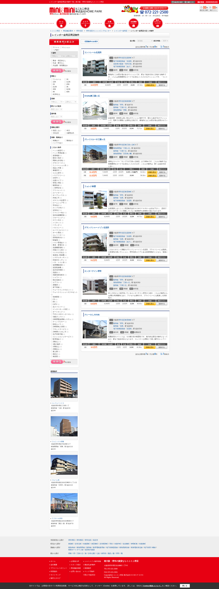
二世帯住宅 (58, 188)
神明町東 (134, 544)
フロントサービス (60, 329)
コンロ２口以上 (60, 252)
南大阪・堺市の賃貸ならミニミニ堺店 (121, 561)
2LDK (55, 87)
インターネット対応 (61, 309)
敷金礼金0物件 (90, 565)
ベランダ (57, 225)
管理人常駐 (58, 183)
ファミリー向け (60, 213)
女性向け (57, 210)
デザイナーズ (59, 163)
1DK (54, 82)
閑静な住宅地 (59, 160)
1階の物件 (57, 344)
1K (67, 79)
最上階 (56, 351)
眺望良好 (57, 185)
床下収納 (57, 287)
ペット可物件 (89, 571)
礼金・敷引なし (58, 63)
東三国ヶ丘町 (130, 145)
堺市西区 (80, 540)
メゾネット (58, 223)
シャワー (57, 277)
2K (54, 84)
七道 (98, 553)
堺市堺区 (71, 540)
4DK (68, 92)
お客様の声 (75, 561)
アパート (56, 47)
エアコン (57, 282)
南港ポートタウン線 (75, 550)
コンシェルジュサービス (63, 337)
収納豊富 (57, 297)
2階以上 (57, 342)
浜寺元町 (78, 544)
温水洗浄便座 (59, 270)
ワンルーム (57, 79)
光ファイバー (59, 307)
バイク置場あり (60, 243)
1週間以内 (70, 133)
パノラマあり (58, 143)
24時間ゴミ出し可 (60, 332)
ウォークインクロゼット (63, 290)
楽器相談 (57, 155)
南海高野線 (117, 110)
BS (55, 302)
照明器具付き (59, 237)
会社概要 (54, 565)
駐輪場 (56, 240)
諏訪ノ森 (111, 553)
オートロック (59, 312)
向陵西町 (86, 544)
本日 (68, 130)
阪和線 (115, 105)
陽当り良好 (58, 158)
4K (54, 92)
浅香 (121, 198)
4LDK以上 (56, 94)
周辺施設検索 (76, 568)
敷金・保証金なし (59, 60)
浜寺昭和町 (104, 544)
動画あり (70, 140)
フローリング (59, 218)
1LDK (68, 82)
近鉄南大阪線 (118, 64)
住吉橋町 (126, 544)
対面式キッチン (60, 260)
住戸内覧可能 (59, 334)
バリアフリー (59, 175)
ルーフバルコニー (60, 230)
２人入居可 (58, 173)
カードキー (58, 193)
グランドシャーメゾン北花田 (96, 228)
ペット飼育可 (59, 150)
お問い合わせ (76, 571)
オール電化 (58, 232)
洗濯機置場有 (59, 247)
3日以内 (56, 133)
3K (67, 87)
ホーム (53, 561)
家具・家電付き (60, 245)
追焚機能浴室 (59, 265)
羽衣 (111, 544)
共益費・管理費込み (60, 65)
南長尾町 (128, 101)
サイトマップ (55, 575)
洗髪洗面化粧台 (60, 275)
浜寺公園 (91, 553)
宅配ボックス (59, 317)
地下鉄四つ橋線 (150, 547)
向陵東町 (142, 544)
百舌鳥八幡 (127, 154)
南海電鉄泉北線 (136, 547)
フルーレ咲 (55, 480)
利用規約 (54, 571)
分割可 (56, 178)
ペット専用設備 (60, 153)
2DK (68, 84)
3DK (54, 89)
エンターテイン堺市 (93, 271)
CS (55, 299)
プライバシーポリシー (59, 568)
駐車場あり (58, 339)
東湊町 (70, 544)
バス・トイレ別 (60, 262)
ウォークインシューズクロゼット (64, 293)
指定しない (57, 130)
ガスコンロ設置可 (60, 200)
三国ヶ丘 (126, 148)
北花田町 (128, 58)
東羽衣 (103, 553)
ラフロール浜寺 (57, 518)
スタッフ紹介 (76, 565)
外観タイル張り (60, 250)
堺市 (121, 105)
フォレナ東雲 (90, 186)
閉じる (184, 586)
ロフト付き (58, 220)
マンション (66, 47)
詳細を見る (150, 85)
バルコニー (58, 228)
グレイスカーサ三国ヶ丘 (94, 139)
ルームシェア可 (60, 203)
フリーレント (59, 190)
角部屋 (56, 356)
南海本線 (71, 547)
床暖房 (56, 285)
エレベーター (59, 235)
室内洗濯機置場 (60, 215)
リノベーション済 (60, 165)
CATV (56, 304)
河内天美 (128, 64)
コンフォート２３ (58, 403)
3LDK (68, 89)
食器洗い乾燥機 (60, 255)
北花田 (129, 61)
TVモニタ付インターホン (63, 314)
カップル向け (59, 208)
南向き (56, 354)
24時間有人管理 (60, 327)
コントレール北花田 (93, 52)
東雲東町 (128, 192)
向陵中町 (117, 544)
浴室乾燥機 (58, 267)
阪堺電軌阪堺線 (99, 547)
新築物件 (88, 568)
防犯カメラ (58, 324)
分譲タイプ (58, 180)
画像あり (56, 140)
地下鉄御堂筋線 (119, 61)
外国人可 (57, 198)
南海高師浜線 (124, 547)
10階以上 (57, 347)
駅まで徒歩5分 (90, 575)
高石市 (95, 540)
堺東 (125, 110)
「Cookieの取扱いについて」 (152, 586)
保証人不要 (58, 168)
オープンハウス (60, 195)
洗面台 (56, 272)
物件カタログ (55, 578)
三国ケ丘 (123, 107)
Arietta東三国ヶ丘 (92, 96)
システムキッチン (60, 257)
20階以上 (57, 349)
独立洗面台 (58, 280)
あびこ (129, 66)
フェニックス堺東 (58, 441)
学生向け (57, 205)
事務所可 (57, 170)
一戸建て (56, 50)
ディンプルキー (60, 322)
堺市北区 (121, 58)
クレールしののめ (92, 315)
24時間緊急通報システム (63, 319)
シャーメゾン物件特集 (93, 561)
